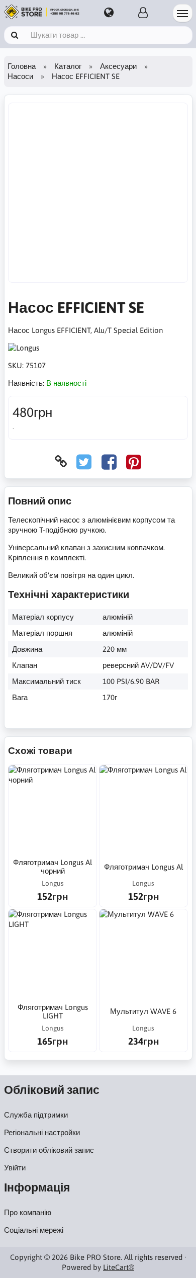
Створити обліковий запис (49, 1150)
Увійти (15, 1167)
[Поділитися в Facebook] (109, 461)
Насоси (20, 76)
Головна (22, 66)
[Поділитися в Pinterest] (133, 461)
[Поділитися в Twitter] (83, 461)
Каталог (67, 66)
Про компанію (27, 1212)
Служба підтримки (36, 1115)
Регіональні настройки (42, 1132)
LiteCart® (118, 1267)
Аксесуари (118, 66)
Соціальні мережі (33, 1230)
